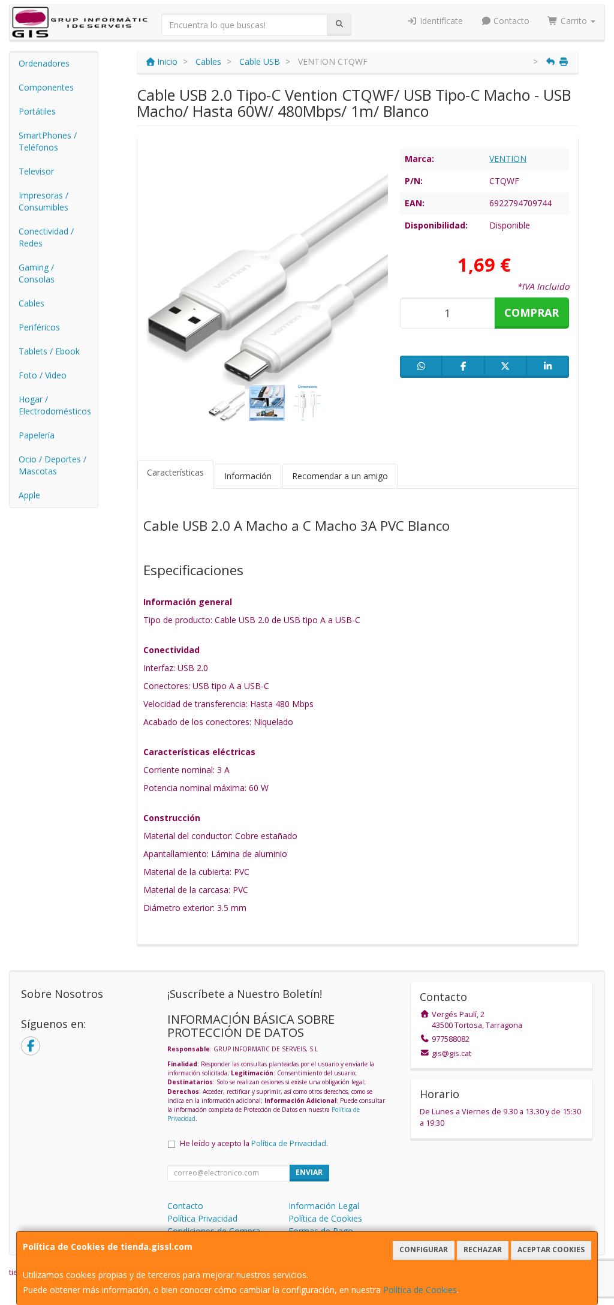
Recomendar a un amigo (340, 476)
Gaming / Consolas (37, 273)
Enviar (309, 1172)
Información (248, 476)
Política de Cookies (420, 1289)
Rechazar (482, 1249)
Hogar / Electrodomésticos (55, 405)
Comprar (531, 312)
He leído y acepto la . (254, 1143)
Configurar (423, 1249)
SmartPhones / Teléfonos (48, 141)
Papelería (37, 435)
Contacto (510, 20)
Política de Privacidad (288, 1143)
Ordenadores (44, 63)
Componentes (46, 87)
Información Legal (323, 1205)
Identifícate (440, 20)
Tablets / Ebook (49, 351)
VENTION (507, 158)
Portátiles (37, 111)
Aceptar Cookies (551, 1249)
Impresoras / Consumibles (43, 201)
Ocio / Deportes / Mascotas (52, 465)
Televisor (36, 171)
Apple (29, 495)
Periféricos (39, 327)
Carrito (573, 20)
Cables (31, 303)
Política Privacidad (202, 1218)
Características (175, 472)
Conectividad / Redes (46, 237)
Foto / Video (43, 375)
